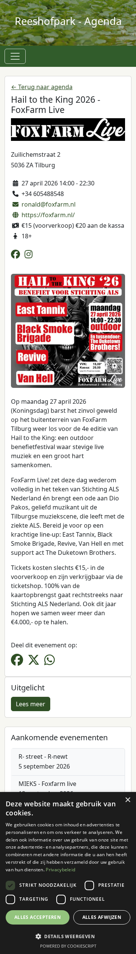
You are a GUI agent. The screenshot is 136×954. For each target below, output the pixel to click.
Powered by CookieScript (68, 946)
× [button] (127, 800)
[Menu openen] (15, 56)
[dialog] (68, 873)
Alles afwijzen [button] (102, 917)
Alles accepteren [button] (37, 917)
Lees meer (30, 704)
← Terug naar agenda (42, 87)
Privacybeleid (60, 869)
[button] (68, 936)
